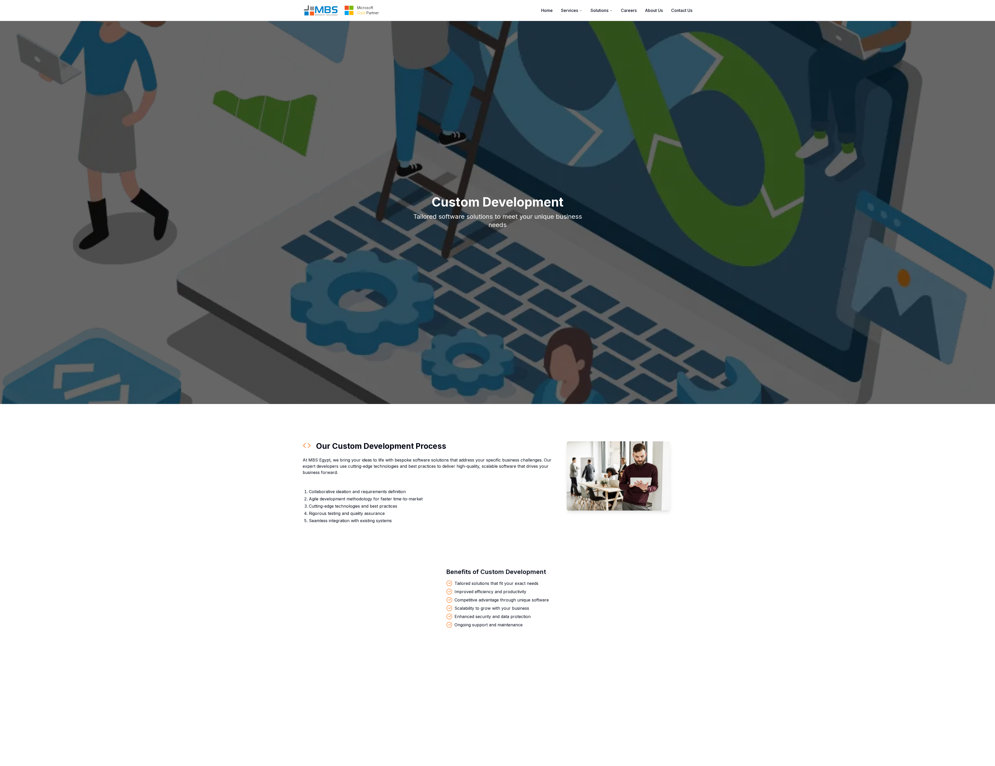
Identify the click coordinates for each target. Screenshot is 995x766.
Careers (629, 10)
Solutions (599, 10)
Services (569, 10)
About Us (654, 10)
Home (547, 10)
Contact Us (681, 10)
